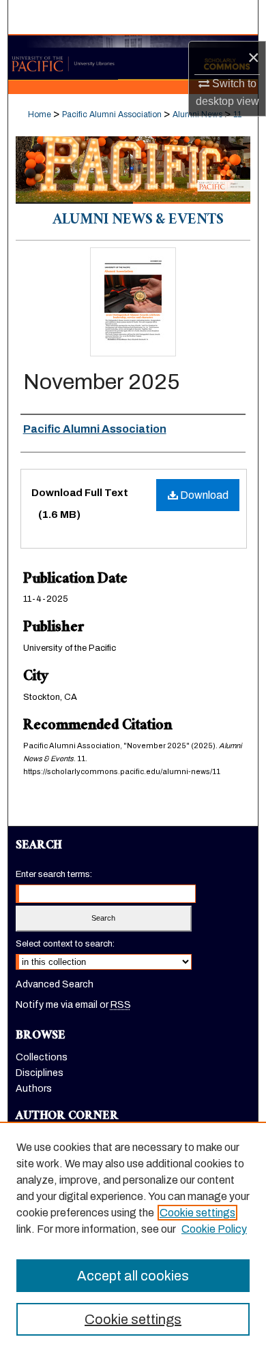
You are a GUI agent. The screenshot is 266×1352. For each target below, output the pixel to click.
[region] (133, 1237)
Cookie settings (197, 1212)
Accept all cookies (133, 1275)
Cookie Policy (214, 1229)
